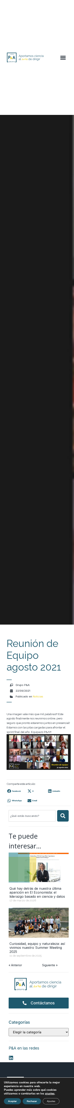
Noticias (38, 696)
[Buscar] (63, 816)
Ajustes (51, 1101)
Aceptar (12, 1101)
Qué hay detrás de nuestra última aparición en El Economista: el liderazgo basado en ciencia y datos (37, 892)
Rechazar (32, 1101)
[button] (62, 57)
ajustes (49, 1093)
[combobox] (32, 816)
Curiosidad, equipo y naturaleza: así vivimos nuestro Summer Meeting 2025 (37, 947)
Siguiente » (50, 965)
